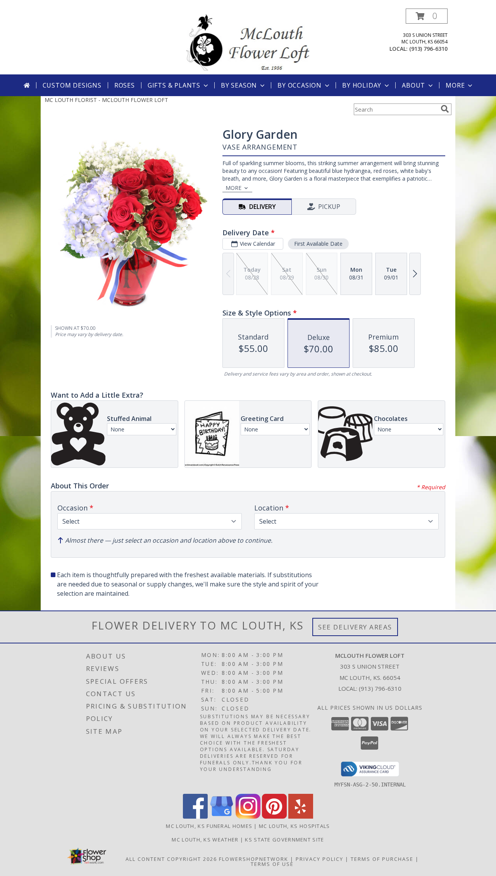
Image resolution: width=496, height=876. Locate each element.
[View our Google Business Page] (221, 816)
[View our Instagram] (248, 816)
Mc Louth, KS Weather (205, 839)
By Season (239, 85)
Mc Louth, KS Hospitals (294, 826)
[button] (427, 16)
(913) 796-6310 (428, 48)
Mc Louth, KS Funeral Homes (209, 826)
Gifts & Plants (174, 85)
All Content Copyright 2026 (171, 858)
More (455, 85)
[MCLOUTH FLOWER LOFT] (248, 41)
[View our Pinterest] (274, 816)
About (413, 85)
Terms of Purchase (382, 858)
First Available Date (318, 243)
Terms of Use (272, 863)
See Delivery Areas (355, 627)
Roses (124, 85)
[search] (445, 109)
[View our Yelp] (300, 816)
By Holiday (361, 85)
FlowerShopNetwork (253, 858)
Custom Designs (72, 85)
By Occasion (299, 85)
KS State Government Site (284, 839)
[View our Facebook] (195, 816)
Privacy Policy (319, 858)
